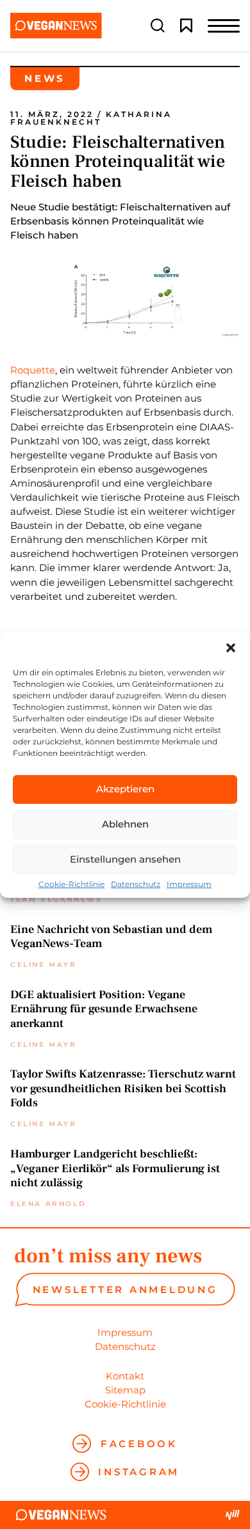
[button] (230, 647)
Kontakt (125, 1376)
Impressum (189, 884)
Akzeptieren (125, 789)
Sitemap (125, 1390)
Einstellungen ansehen (125, 859)
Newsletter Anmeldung (125, 1289)
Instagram (138, 1472)
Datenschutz (135, 884)
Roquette (32, 370)
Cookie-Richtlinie (71, 884)
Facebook (139, 1444)
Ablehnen (125, 824)
